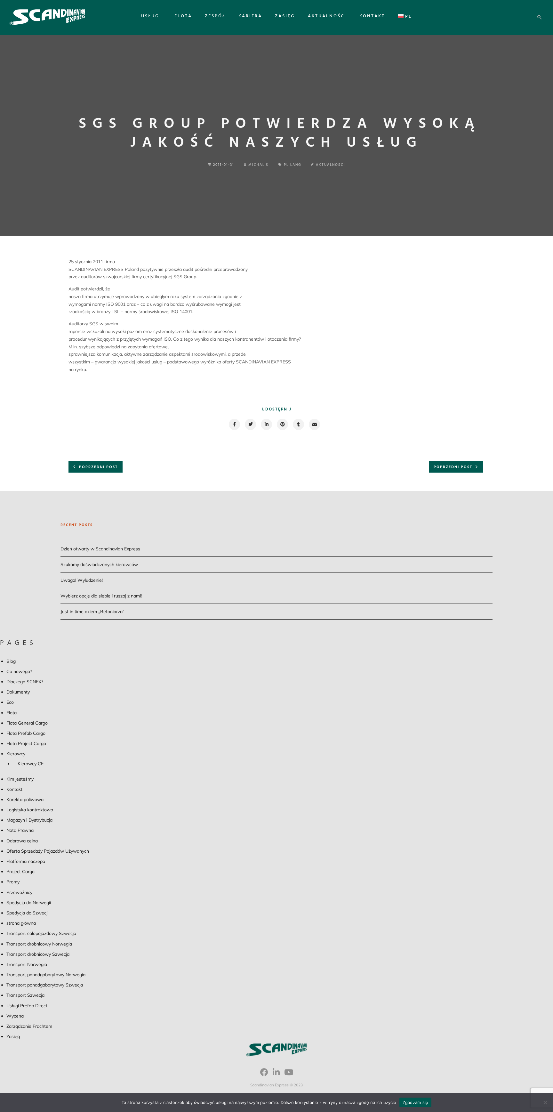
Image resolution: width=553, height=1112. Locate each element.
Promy (13, 882)
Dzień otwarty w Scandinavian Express (100, 549)
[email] (314, 424)
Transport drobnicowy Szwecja (37, 954)
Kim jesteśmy (20, 779)
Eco (10, 702)
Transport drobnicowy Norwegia (39, 944)
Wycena (15, 1016)
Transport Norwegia (26, 964)
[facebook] (234, 424)
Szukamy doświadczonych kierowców (99, 564)
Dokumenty (18, 692)
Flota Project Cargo (26, 743)
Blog (11, 661)
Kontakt (372, 16)
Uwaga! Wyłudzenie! (81, 580)
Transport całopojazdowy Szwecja (41, 933)
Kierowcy (15, 754)
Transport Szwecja (25, 995)
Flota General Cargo (27, 723)
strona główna (21, 923)
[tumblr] (298, 424)
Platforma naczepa (25, 861)
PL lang (292, 165)
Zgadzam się (416, 1102)
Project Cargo (20, 871)
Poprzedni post (98, 467)
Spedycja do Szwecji (27, 913)
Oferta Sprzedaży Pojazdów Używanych (47, 851)
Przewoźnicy (19, 892)
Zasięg (285, 16)
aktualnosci (330, 165)
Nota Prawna (20, 830)
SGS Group (184, 277)
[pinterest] (282, 424)
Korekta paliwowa (25, 799)
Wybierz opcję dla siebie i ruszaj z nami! (101, 596)
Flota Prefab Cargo (25, 733)
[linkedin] (266, 424)
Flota (183, 16)
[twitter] (250, 424)
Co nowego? (19, 671)
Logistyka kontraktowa (29, 810)
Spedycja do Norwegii (28, 902)
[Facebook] (264, 1074)
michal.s (258, 165)
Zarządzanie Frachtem (29, 1026)
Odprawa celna (22, 841)
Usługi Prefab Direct (26, 1006)
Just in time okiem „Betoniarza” (92, 611)
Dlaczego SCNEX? (24, 682)
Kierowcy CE (31, 764)
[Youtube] (288, 1074)
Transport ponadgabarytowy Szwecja (44, 985)
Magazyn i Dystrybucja (29, 820)
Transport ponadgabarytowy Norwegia (45, 975)
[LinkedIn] (276, 1074)
